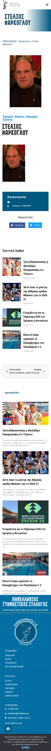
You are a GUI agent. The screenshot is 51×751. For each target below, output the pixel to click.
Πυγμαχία (31, 116)
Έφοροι (8, 659)
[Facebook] (8, 729)
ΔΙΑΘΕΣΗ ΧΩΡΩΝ (11, 696)
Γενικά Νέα (10, 655)
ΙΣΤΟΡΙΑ (8, 681)
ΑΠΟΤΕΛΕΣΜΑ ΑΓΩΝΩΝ (14, 666)
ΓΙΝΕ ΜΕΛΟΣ (10, 688)
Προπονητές (10, 663)
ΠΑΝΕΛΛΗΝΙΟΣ (9, 41)
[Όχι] (48, 742)
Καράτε (19, 116)
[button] (47, 5)
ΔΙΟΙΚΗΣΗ (9, 692)
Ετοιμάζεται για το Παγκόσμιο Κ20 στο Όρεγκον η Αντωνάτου (35, 316)
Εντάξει (25, 747)
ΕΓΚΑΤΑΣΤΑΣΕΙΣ (11, 684)
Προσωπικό (24, 41)
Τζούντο (7, 119)
